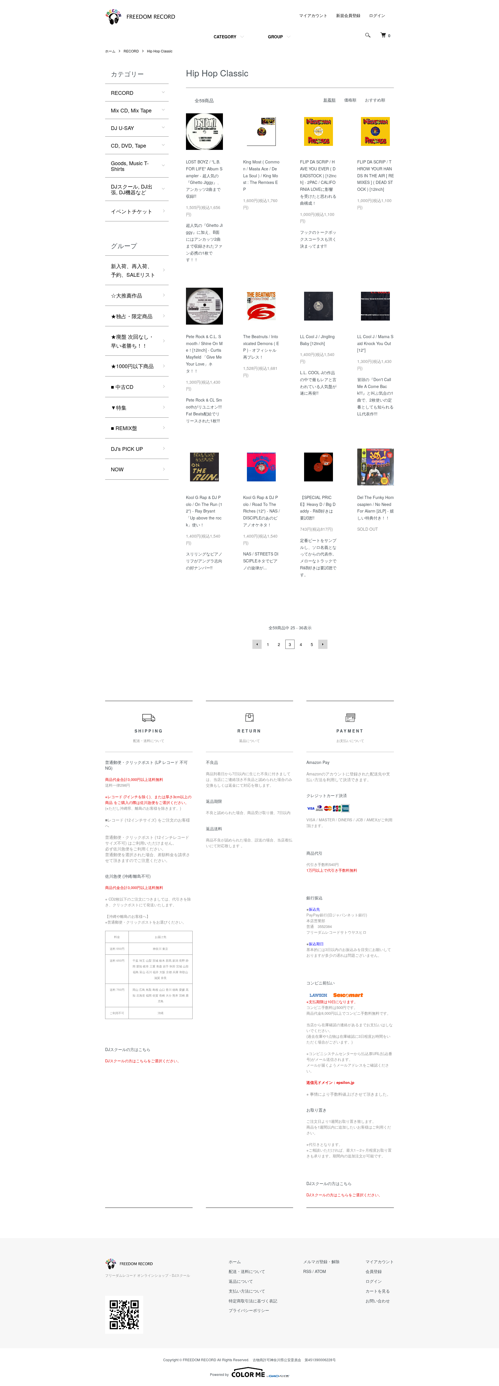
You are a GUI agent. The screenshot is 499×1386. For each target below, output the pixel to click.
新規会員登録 (348, 15)
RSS (307, 1271)
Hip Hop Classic (159, 50)
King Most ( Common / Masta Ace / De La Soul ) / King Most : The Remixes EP (261, 175)
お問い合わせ (378, 1301)
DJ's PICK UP (127, 448)
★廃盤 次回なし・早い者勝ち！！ (132, 341)
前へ (257, 644)
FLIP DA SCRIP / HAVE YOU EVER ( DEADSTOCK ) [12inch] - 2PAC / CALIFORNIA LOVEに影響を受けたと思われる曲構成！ (318, 182)
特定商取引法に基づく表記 (253, 1301)
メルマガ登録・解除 (321, 1261)
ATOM (320, 1271)
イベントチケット (131, 211)
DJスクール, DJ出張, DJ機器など (131, 189)
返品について (241, 1281)
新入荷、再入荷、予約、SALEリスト (133, 270)
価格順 (350, 100)
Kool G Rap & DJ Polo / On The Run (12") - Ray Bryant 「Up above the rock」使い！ (204, 511)
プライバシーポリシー (249, 1310)
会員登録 (374, 1271)
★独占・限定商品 (131, 316)
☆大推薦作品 (126, 295)
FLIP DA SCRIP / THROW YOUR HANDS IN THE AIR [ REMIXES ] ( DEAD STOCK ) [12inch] (375, 175)
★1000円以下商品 (132, 366)
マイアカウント (313, 15)
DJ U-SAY (122, 127)
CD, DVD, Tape (128, 145)
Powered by (219, 1374)
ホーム (110, 50)
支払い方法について (247, 1291)
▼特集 (118, 407)
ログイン (377, 15)
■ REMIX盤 (124, 428)
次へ (322, 644)
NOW (117, 469)
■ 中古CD (122, 386)
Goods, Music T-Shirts (130, 165)
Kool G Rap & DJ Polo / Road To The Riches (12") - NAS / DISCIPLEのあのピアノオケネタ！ (261, 511)
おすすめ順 (375, 100)
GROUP (275, 36)
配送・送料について (247, 1271)
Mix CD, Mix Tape (131, 110)
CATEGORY (225, 36)
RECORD (131, 50)
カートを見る (378, 1291)
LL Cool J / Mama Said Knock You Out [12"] (375, 343)
